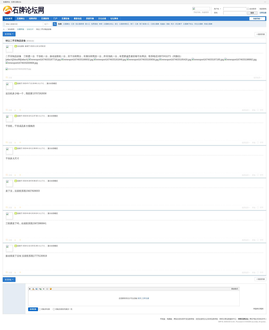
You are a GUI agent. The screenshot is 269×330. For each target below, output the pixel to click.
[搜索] (55, 24)
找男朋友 (94, 24)
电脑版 (169, 319)
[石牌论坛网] (24, 10)
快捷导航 (256, 19)
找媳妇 (162, 24)
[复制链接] (30, 41)
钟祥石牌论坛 (243, 319)
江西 (136, 24)
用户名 (216, 9)
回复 (10, 78)
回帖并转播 (45, 309)
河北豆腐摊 (198, 24)
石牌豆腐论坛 (16, 2)
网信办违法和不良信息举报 (184, 319)
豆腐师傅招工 (124, 24)
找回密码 (263, 9)
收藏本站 (6, 2)
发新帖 (8, 34)
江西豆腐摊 (155, 24)
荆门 (132, 24)
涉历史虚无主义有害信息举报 (207, 319)
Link (40, 288)
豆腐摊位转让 (109, 24)
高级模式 (234, 289)
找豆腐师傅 (80, 24)
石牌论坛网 (4, 29)
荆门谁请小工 (144, 24)
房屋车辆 (90, 18)
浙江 (116, 24)
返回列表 (261, 34)
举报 (253, 110)
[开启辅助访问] (262, 2)
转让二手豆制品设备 (43, 29)
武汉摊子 (178, 24)
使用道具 (257, 78)
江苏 (72, 24)
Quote (43, 288)
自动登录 (253, 9)
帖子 (46, 24)
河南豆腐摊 (208, 24)
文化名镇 (102, 18)
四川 (172, 24)
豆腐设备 (65, 18)
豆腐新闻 (45, 18)
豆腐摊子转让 (188, 24)
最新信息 (78, 18)
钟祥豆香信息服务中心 (228, 319)
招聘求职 (33, 18)
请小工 (87, 24)
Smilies (50, 288)
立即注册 (263, 13)
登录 (139, 298)
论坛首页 (8, 18)
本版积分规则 (258, 309)
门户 (55, 18)
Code (47, 288)
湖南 (168, 24)
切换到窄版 (265, 2)
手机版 (162, 319)
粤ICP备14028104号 (257, 319)
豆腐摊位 (21, 18)
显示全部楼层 (52, 83)
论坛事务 (114, 18)
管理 (261, 110)
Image (36, 288)
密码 (215, 13)
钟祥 (100, 24)
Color (33, 288)
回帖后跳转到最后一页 (63, 309)
